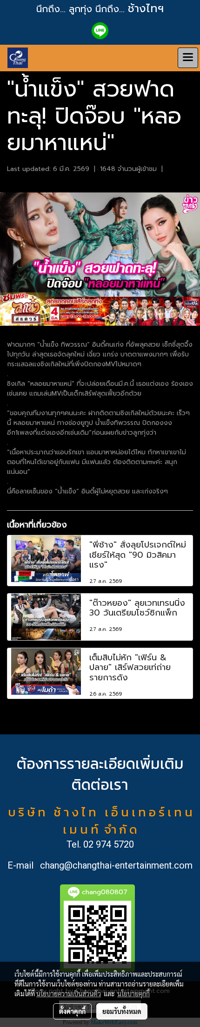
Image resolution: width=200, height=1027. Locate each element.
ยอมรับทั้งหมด (121, 1011)
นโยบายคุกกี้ (133, 993)
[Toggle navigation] (188, 58)
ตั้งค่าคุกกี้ (72, 1011)
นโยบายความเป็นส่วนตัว (68, 993)
